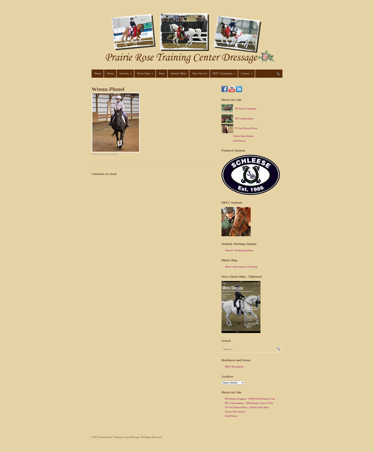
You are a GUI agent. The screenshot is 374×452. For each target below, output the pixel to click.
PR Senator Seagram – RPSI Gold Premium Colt (250, 398)
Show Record (199, 73)
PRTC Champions (222, 73)
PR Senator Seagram (245, 108)
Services (124, 73)
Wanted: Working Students (239, 250)
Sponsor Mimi (178, 73)
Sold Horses (239, 140)
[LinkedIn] (239, 89)
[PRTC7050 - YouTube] (232, 89)
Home (97, 73)
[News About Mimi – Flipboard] (240, 331)
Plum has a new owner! (106, 154)
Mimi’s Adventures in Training (241, 266)
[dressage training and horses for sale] (187, 62)
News (162, 73)
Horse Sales (143, 73)
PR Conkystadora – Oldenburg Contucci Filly (249, 403)
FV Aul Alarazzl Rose (246, 128)
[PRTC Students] (236, 234)
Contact (245, 73)
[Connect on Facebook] (224, 89)
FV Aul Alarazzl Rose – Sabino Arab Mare (247, 407)
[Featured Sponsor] (250, 192)
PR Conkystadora (244, 118)
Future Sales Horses (243, 136)
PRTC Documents (234, 366)
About (110, 73)
